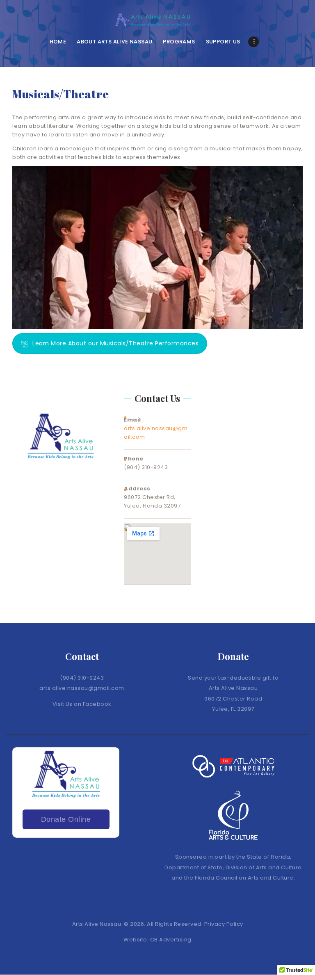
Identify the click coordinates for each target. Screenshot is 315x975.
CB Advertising (170, 939)
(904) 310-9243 (82, 678)
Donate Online (66, 819)
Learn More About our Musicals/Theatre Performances (115, 343)
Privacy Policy (223, 924)
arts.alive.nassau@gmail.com (81, 688)
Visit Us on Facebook (82, 704)
